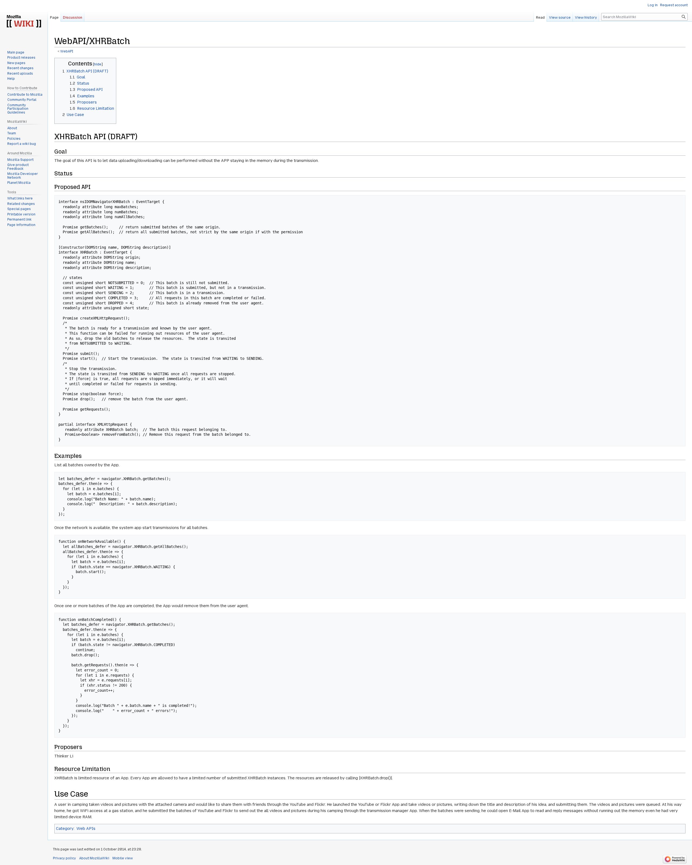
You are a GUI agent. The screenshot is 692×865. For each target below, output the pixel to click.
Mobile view (122, 858)
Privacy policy (64, 858)
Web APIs (85, 828)
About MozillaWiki (94, 858)
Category (65, 828)
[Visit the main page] (23, 21)
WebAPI (66, 51)
